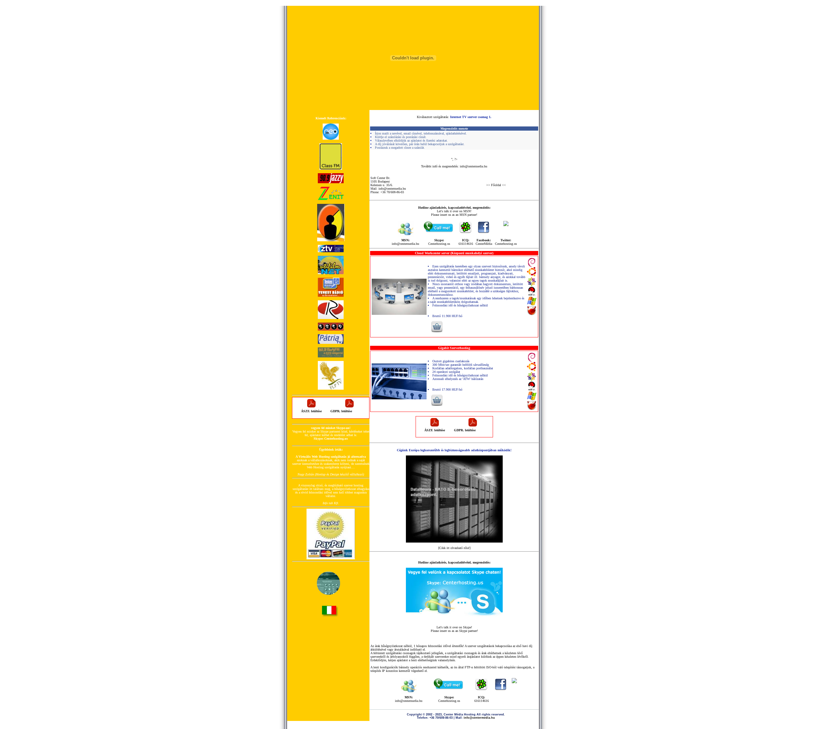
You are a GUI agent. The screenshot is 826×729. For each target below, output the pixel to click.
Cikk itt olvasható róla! (454, 548)
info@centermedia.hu (473, 166)
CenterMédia (484, 243)
